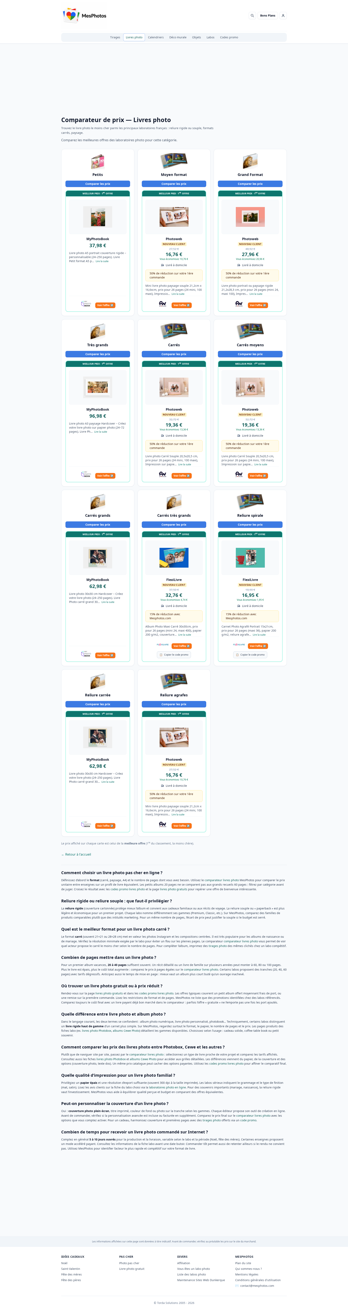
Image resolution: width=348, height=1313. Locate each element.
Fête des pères (71, 1280)
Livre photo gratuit (131, 1269)
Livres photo (134, 37)
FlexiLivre (174, 580)
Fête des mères (71, 1274)
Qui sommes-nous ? (248, 1269)
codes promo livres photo (128, 889)
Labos (210, 37)
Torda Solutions (167, 1303)
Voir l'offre (105, 305)
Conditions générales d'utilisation (258, 1280)
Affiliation (183, 1263)
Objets (196, 37)
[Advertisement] (174, 83)
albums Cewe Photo (126, 1031)
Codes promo (229, 37)
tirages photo (218, 946)
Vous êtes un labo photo (193, 1269)
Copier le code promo (174, 654)
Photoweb (174, 239)
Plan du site (243, 1263)
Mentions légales (246, 1274)
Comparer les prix (97, 184)
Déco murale (177, 37)
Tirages (115, 37)
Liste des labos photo (191, 1274)
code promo (248, 1120)
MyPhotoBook (97, 239)
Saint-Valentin (70, 1269)
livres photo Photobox (96, 1031)
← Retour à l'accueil (76, 854)
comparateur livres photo (222, 880)
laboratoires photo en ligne (167, 1087)
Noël (64, 1263)
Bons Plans (267, 15)
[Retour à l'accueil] (84, 15)
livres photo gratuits (173, 889)
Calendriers (156, 37)
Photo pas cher (129, 1263)
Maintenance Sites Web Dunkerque (201, 1280)
